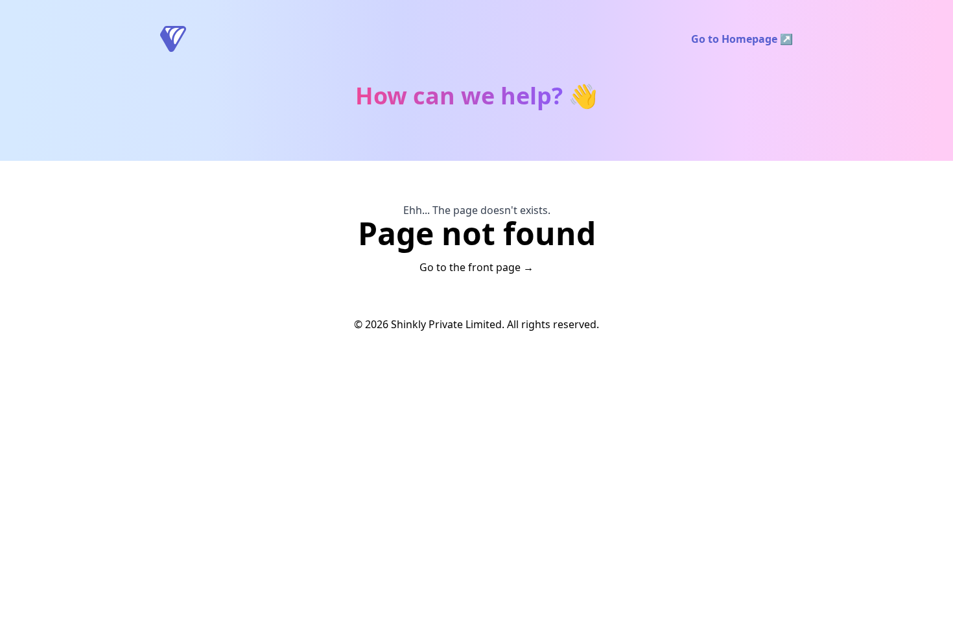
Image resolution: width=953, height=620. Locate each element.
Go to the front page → (476, 267)
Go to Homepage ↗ (742, 39)
